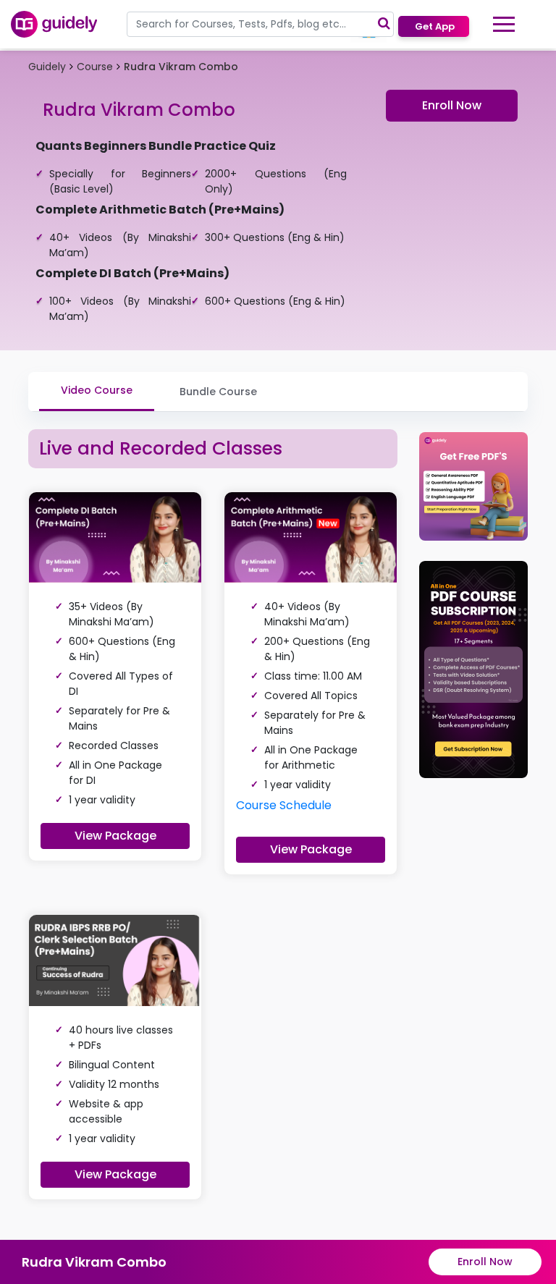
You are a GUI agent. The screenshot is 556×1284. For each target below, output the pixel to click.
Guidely (47, 66)
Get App (434, 26)
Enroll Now (451, 105)
